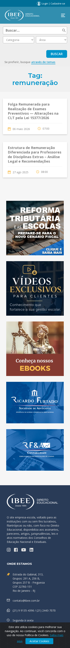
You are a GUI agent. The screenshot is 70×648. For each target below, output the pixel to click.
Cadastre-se (58, 3)
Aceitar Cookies (39, 641)
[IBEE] (22, 15)
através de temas (43, 62)
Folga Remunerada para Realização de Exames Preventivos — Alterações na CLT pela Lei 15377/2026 (33, 111)
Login (45, 3)
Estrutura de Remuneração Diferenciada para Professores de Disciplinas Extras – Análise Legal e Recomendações (34, 154)
